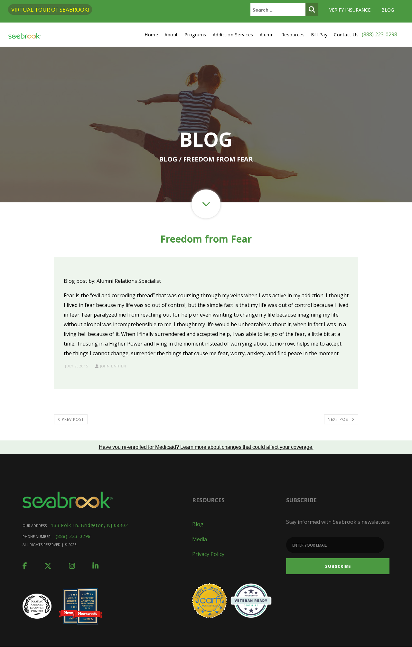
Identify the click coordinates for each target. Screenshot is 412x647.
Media (199, 539)
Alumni (267, 35)
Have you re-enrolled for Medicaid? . (206, 447)
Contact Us (346, 35)
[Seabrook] (24, 34)
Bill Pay (319, 35)
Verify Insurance (349, 10)
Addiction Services (233, 35)
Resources (293, 35)
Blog (387, 10)
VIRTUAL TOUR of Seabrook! (50, 9)
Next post (340, 419)
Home (151, 35)
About (171, 35)
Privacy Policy (208, 554)
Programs (195, 35)
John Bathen (112, 366)
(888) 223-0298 (379, 34)
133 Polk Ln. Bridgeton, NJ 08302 (89, 525)
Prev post (72, 419)
